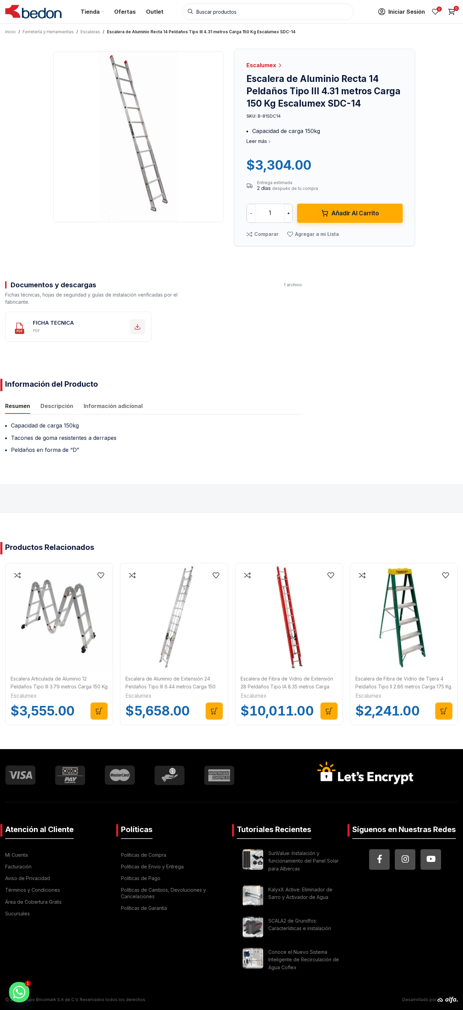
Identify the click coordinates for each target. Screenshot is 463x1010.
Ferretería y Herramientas (48, 31)
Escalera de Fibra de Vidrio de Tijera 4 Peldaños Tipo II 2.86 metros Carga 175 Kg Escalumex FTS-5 (403, 686)
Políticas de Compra (143, 855)
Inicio (10, 31)
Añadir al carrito (355, 213)
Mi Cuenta (16, 855)
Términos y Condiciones (32, 890)
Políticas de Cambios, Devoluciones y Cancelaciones (163, 893)
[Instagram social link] (405, 859)
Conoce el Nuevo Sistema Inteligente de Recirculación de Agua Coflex (303, 959)
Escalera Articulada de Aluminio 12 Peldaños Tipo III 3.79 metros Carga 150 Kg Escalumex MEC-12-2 (59, 686)
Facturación (18, 866)
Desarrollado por (419, 999)
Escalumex (262, 65)
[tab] (17, 407)
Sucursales (17, 913)
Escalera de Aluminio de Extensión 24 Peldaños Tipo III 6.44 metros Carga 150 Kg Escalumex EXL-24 (170, 686)
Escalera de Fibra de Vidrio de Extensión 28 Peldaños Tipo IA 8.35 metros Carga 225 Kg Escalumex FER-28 (287, 686)
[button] (99, 711)
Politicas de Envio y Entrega (152, 866)
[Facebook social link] (379, 859)
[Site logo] (33, 11)
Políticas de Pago (140, 878)
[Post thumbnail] (253, 862)
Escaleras (90, 31)
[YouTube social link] (431, 859)
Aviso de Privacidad (27, 878)
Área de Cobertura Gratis (33, 902)
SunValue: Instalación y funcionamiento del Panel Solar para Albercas (303, 860)
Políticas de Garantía (144, 908)
